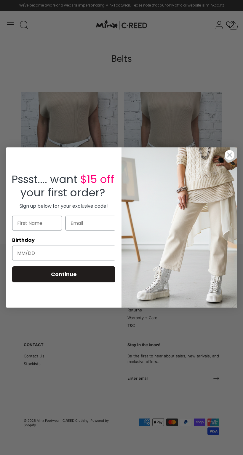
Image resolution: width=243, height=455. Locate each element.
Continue (64, 274)
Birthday (23, 240)
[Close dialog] (229, 155)
